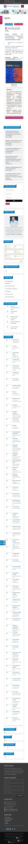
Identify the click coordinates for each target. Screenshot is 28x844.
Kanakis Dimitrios (16, 533)
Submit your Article (11, 286)
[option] (14, 226)
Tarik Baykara (16, 372)
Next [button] (24, 226)
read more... (14, 774)
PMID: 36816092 (9, 145)
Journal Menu (19, 24)
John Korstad (15, 546)
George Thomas (16, 599)
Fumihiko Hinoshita (17, 612)
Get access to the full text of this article (14, 117)
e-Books (6, 822)
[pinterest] (13, 3)
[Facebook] (18, 3)
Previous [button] (3, 226)
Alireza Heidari (16, 685)
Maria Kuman (15, 487)
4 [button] (12, 259)
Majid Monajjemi (16, 500)
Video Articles (8, 820)
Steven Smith (16, 378)
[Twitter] (14, 3)
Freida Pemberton (17, 618)
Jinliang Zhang (16, 553)
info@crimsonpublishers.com (12, 809)
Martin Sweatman (17, 480)
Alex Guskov (15, 691)
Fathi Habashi (16, 646)
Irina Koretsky (16, 559)
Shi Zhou (15, 391)
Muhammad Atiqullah (14, 226)
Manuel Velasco (16, 493)
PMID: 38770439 (9, 153)
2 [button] (8, 259)
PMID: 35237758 (9, 163)
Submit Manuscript (9, 819)
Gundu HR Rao (16, 579)
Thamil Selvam (16, 365)
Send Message (20, 795)
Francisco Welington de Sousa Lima (16, 627)
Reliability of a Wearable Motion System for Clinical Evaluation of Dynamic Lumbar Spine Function (14, 142)
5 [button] (9, 261)
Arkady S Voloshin (16, 678)
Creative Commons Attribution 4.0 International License (12, 839)
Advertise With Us (10, 296)
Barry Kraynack (16, 672)
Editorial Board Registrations (9, 282)
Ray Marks (15, 405)
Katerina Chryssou (17, 526)
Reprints (8, 291)
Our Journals (7, 817)
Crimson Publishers (9, 837)
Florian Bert (15, 632)
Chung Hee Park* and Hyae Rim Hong (14, 43)
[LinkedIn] (17, 3)
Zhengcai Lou (16, 339)
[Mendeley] (20, 3)
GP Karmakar (15, 586)
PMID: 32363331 (9, 179)
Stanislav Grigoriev (17, 385)
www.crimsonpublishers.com (9, 840)
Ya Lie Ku (15, 346)
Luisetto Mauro (16, 506)
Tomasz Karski (16, 359)
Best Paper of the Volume (12, 288)
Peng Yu (14, 425)
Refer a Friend (10, 294)
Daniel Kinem (15, 659)
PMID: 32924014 (9, 170)
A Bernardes (15, 718)
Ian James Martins (17, 566)
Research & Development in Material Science (14, 234)
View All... (21, 261)
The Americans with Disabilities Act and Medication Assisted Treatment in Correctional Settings (13, 150)
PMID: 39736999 (9, 137)
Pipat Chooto (16, 418)
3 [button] (10, 259)
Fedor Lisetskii (16, 639)
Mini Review (9, 24)
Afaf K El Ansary (16, 711)
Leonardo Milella (16, 519)
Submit (7, 203)
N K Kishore (15, 438)
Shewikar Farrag (16, 398)
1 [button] (6, 259)
